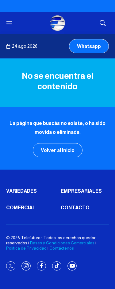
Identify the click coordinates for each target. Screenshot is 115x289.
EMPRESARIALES (81, 191)
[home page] (57, 23)
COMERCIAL (21, 207)
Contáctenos (61, 248)
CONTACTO (75, 207)
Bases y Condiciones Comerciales (62, 242)
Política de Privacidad (26, 248)
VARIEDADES (21, 191)
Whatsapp (89, 46)
